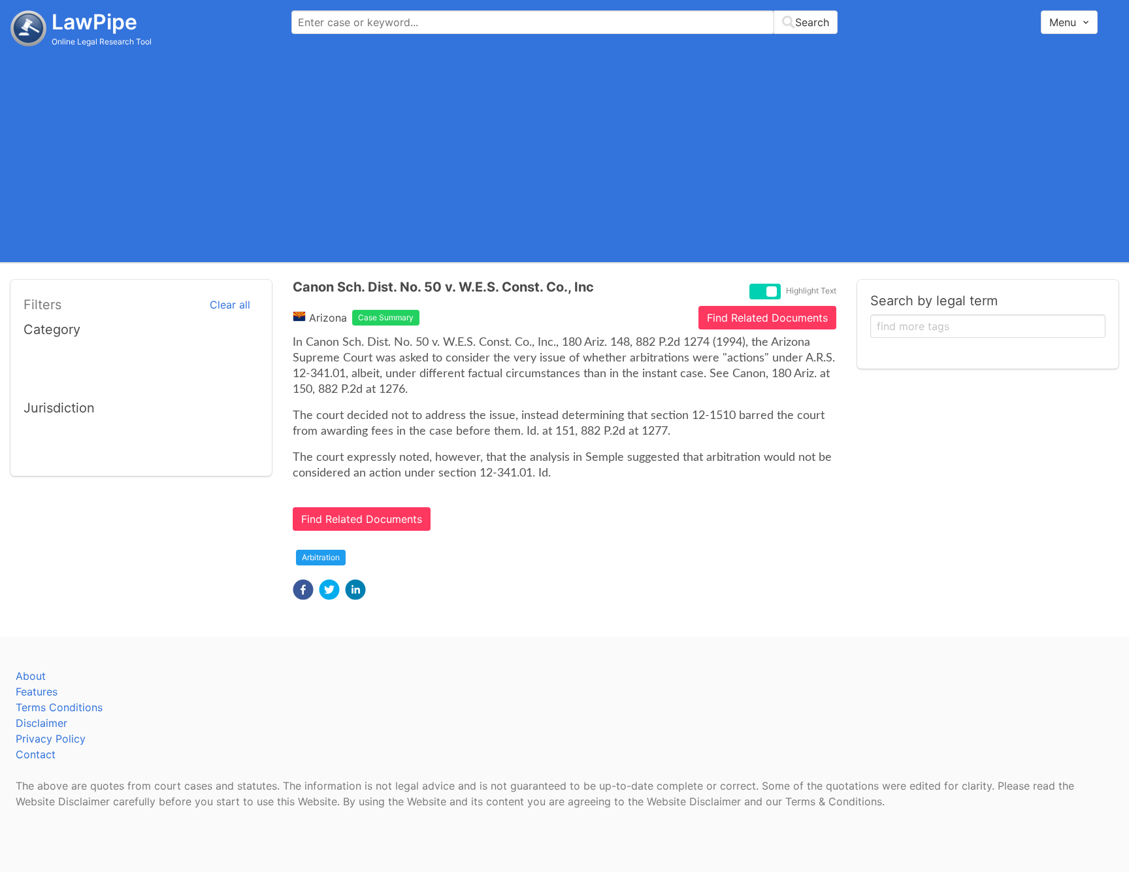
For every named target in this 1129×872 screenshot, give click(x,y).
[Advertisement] (564, 153)
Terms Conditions (59, 707)
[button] (303, 589)
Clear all (230, 304)
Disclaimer (41, 722)
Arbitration (321, 557)
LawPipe (94, 22)
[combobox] (564, 22)
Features (36, 691)
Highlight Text (811, 290)
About (31, 675)
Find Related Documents (767, 317)
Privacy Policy (51, 738)
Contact (36, 754)
